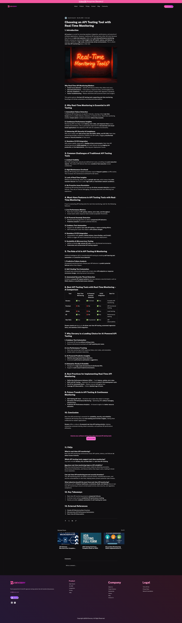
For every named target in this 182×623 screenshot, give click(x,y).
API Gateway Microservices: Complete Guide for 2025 (67, 547)
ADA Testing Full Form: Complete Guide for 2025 (90, 547)
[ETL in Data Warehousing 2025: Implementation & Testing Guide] (114, 538)
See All (122, 530)
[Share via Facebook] (65, 520)
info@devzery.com (14, 592)
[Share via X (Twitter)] (69, 520)
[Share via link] (75, 520)
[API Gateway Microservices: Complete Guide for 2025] (68, 538)
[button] (81, 6)
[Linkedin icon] (11, 602)
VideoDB (83, 1)
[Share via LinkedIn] (72, 520)
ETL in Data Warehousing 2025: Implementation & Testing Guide (113, 547)
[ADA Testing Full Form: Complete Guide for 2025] (91, 538)
